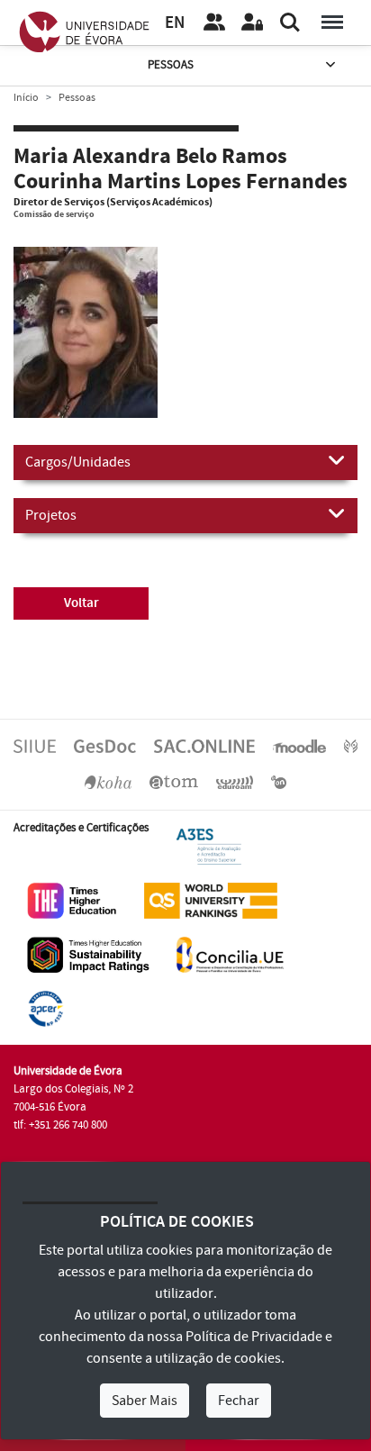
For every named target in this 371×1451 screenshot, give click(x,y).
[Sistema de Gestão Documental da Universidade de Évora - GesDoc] (105, 746)
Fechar (238, 1401)
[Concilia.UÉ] (230, 954)
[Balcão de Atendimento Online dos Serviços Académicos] (204, 746)
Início (26, 97)
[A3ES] (208, 846)
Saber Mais (144, 1401)
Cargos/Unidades (78, 462)
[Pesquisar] (290, 22)
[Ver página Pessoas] (214, 22)
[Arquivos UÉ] (173, 782)
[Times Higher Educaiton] (72, 900)
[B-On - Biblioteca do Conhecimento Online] (278, 782)
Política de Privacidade (254, 1337)
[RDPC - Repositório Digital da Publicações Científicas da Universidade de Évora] (350, 746)
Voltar (81, 603)
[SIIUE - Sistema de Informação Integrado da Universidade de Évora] (35, 746)
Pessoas (171, 65)
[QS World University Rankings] (210, 900)
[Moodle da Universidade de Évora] (299, 746)
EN (175, 23)
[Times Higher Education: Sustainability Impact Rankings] (88, 954)
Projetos (51, 515)
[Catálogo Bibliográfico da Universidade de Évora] (108, 782)
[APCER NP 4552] (45, 1008)
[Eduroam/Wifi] (235, 782)
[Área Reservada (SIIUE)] (252, 22)
